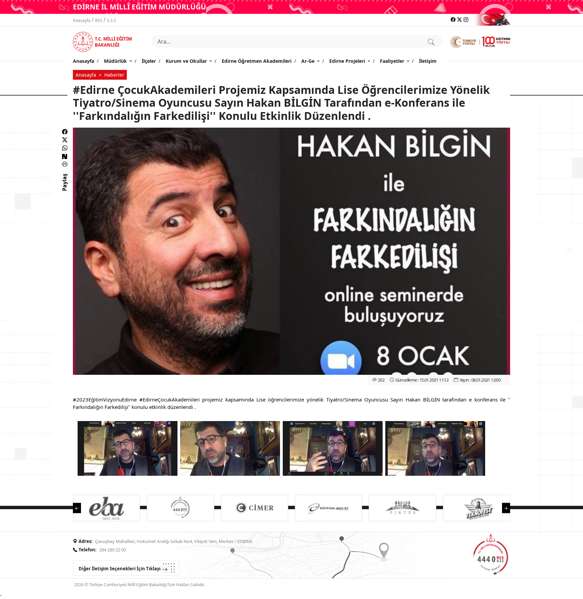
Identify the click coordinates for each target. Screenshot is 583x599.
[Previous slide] (80, 507)
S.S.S (111, 20)
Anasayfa (81, 20)
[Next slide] (503, 507)
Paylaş (64, 188)
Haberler (114, 75)
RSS (98, 20)
